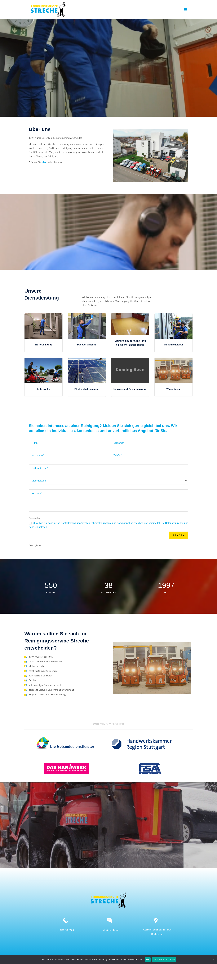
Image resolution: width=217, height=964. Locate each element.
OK (147, 959)
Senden (179, 535)
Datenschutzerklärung (164, 959)
